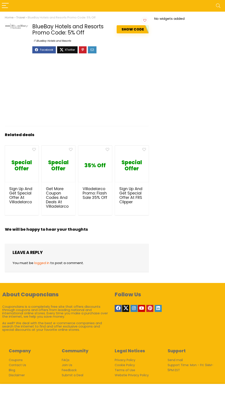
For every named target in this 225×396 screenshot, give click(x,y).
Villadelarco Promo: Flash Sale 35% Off (95, 193)
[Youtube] (141, 308)
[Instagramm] (134, 308)
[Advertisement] (77, 92)
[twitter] (125, 308)
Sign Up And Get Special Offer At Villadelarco (20, 195)
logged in (41, 263)
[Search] (218, 6)
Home (9, 17)
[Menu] (5, 6)
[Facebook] (118, 308)
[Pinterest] (149, 308)
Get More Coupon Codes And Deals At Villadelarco (57, 197)
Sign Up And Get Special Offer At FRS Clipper (130, 195)
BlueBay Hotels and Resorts (53, 41)
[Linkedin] (158, 308)
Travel (20, 17)
